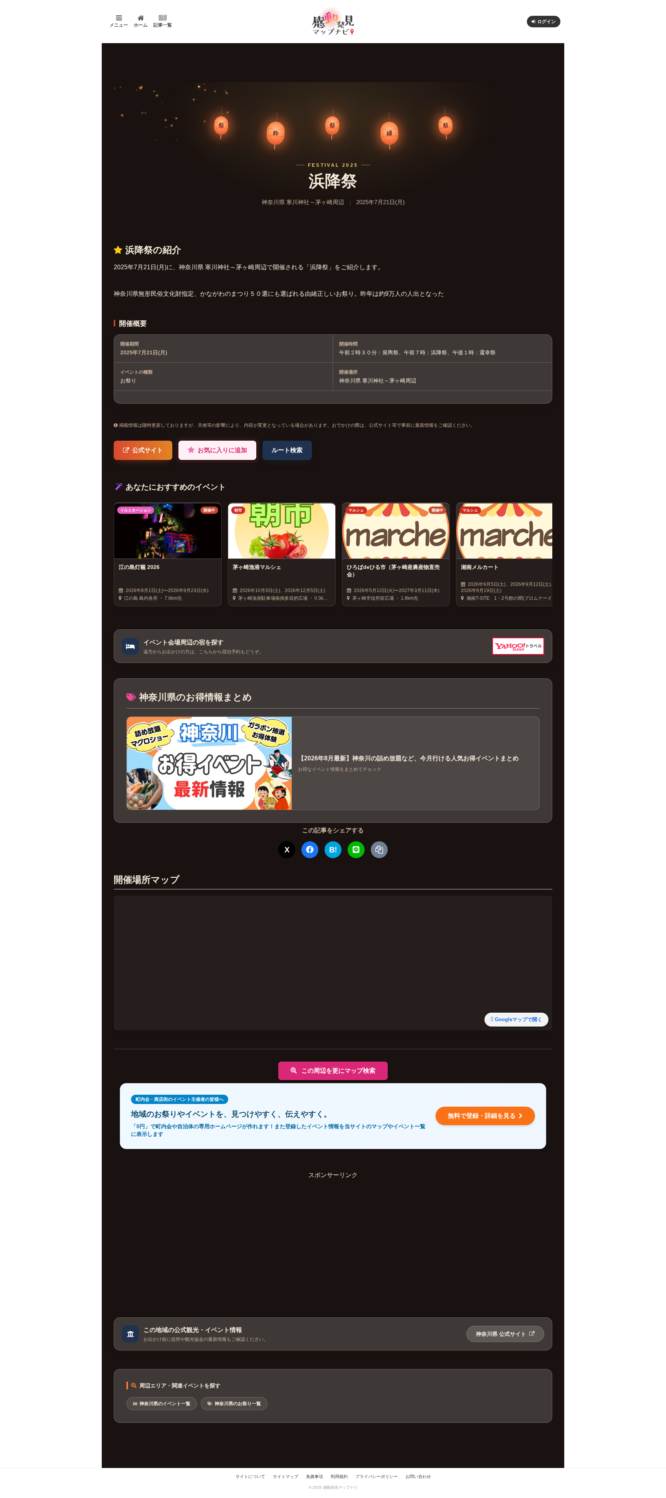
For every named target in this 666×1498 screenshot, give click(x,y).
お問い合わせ (418, 1476)
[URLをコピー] (379, 849)
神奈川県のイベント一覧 (165, 1403)
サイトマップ (285, 1476)
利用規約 (339, 1476)
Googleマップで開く (518, 1019)
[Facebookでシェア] (309, 849)
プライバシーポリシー (376, 1476)
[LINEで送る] (356, 849)
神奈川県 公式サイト (502, 1334)
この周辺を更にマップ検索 (337, 1070)
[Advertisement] (333, 1234)
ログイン (546, 21)
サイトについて (250, 1476)
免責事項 (314, 1476)
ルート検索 (287, 450)
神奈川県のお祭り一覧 (238, 1403)
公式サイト (147, 450)
